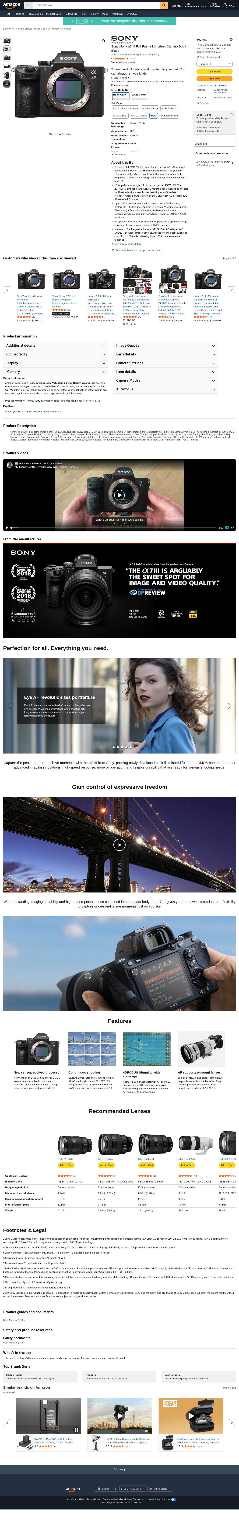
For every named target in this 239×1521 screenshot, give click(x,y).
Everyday (132, 13)
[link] (31, 304)
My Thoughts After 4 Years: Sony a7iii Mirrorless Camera (46, 466)
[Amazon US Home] (73, 1490)
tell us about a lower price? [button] (41, 411)
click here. (88, 400)
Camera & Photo (24, 29)
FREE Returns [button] (119, 77)
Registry (94, 13)
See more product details (128, 244)
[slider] (113, 527)
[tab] (109, 747)
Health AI (19, 13)
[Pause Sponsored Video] (76, 1430)
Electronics (8, 29)
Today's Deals (35, 13)
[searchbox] (96, 5)
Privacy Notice (93, 1499)
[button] (7, 13)
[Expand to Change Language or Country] (181, 6)
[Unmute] (232, 527)
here (79, 393)
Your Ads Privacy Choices (158, 1499)
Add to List (201, 143)
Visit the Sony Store (122, 42)
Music (105, 13)
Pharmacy (117, 13)
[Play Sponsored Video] (119, 1416)
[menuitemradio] (227, 528)
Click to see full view (59, 134)
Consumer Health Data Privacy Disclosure (123, 1499)
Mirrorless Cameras (61, 29)
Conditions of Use (75, 1499)
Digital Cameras (42, 29)
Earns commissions (52, 463)
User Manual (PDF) (14, 1320)
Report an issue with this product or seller (138, 250)
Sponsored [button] (8, 1392)
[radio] (6, 40)
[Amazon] (12, 5)
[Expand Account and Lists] (205, 6)
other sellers (152, 81)
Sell (84, 13)
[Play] (6, 527)
